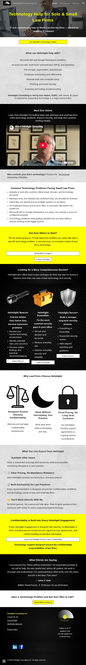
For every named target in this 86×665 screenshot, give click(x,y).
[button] (83, 3)
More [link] (75, 3)
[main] (43, 16)
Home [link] (54, 3)
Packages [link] (63, 3)
